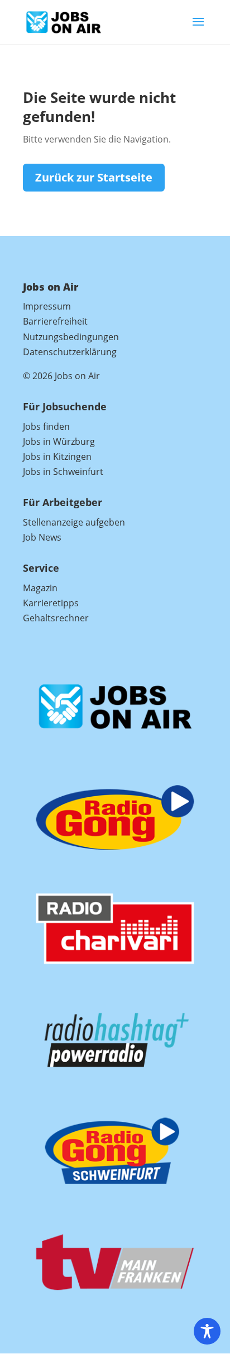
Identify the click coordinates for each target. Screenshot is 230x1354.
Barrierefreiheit (55, 321)
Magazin (40, 588)
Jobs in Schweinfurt (63, 471)
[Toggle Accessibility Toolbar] (207, 1331)
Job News (42, 537)
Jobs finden (46, 426)
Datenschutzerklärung (70, 352)
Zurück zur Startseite (93, 177)
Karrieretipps (51, 603)
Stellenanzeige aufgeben (74, 522)
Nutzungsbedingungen (71, 337)
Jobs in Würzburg (59, 441)
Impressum (47, 306)
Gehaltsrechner (56, 618)
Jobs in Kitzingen (57, 456)
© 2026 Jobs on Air (61, 376)
